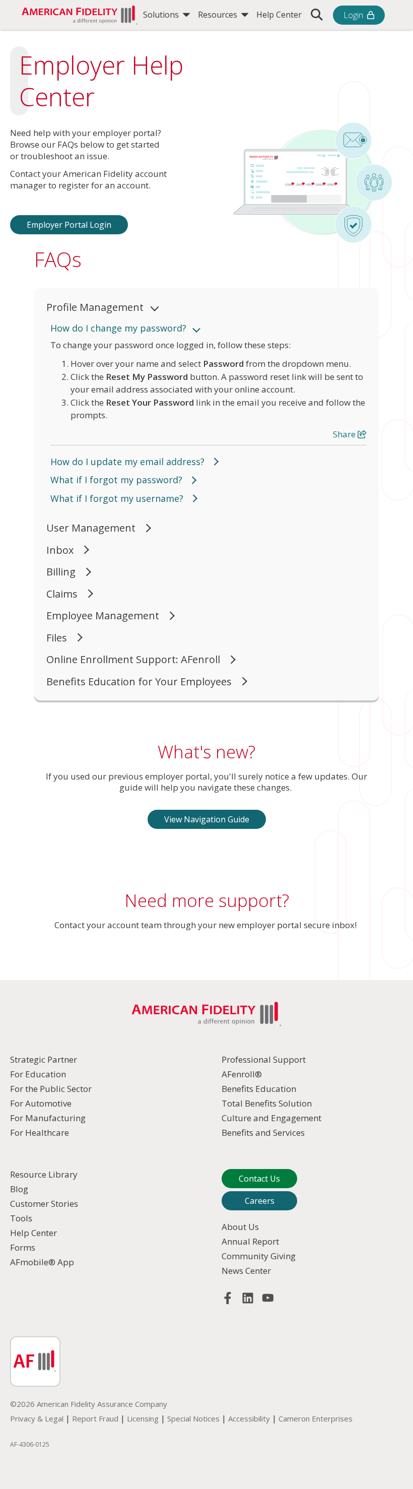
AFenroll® (242, 1074)
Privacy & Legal (36, 1418)
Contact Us (259, 1178)
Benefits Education (259, 1088)
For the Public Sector (51, 1088)
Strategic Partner (43, 1059)
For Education (38, 1074)
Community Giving (259, 1256)
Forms (22, 1247)
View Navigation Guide (206, 819)
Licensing (143, 1418)
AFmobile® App (42, 1262)
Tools (21, 1218)
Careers (259, 1200)
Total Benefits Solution (267, 1103)
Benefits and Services (263, 1132)
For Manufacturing (48, 1118)
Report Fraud (95, 1418)
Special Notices (193, 1418)
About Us (240, 1227)
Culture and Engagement (271, 1118)
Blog (19, 1189)
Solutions (162, 14)
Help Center (279, 14)
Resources (218, 14)
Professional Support (264, 1059)
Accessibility (249, 1418)
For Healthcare (39, 1132)
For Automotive (41, 1103)
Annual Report (250, 1241)
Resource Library (44, 1174)
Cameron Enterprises (316, 1418)
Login (353, 15)
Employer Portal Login (69, 224)
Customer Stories (44, 1203)
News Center (246, 1270)
